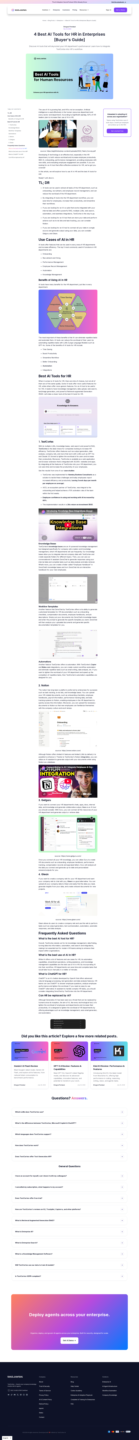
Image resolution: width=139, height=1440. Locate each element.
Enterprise (56, 10)
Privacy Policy (44, 1395)
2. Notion (11, 136)
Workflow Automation (109, 1390)
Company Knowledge (109, 1395)
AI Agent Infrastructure (109, 1386)
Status (41, 1413)
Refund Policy (43, 1404)
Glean (69, 881)
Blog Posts (51, 20)
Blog (72, 1382)
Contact (41, 1417)
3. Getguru (12, 139)
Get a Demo (120, 10)
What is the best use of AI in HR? (18, 151)
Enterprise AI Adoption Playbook (81, 1395)
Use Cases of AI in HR (14, 116)
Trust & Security (44, 1386)
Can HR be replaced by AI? (16, 157)
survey (83, 115)
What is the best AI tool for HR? (18, 148)
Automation (47, 366)
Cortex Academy (76, 1390)
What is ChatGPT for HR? (16, 154)
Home (44, 20)
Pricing (74, 10)
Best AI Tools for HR (14, 122)
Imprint (41, 1408)
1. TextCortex (12, 125)
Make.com (46, 667)
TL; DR (10, 113)
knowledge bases (56, 546)
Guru (84, 807)
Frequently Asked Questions (16, 145)
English (5, 1438)
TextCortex (43, 449)
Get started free (117, 131)
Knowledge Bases (14, 128)
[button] (46, 10)
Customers (66, 10)
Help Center (75, 1386)
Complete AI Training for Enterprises (83, 1399)
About (41, 1382)
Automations (12, 133)
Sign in (108, 10)
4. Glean (11, 142)
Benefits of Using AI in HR (16, 119)
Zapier (93, 665)
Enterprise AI (106, 1382)
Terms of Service (45, 1390)
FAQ (72, 1404)
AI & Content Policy (45, 1399)
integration (85, 757)
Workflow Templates (15, 131)
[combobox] (7, 1438)
